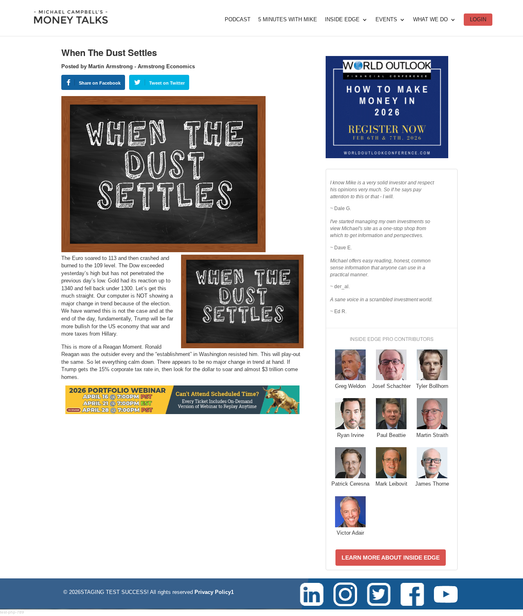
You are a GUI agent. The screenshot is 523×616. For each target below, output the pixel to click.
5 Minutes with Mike (287, 19)
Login (478, 19)
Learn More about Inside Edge (391, 557)
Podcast (237, 19)
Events (386, 19)
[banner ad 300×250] (387, 156)
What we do (430, 19)
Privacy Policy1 (214, 592)
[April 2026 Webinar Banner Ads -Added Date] (182, 412)
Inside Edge (342, 19)
